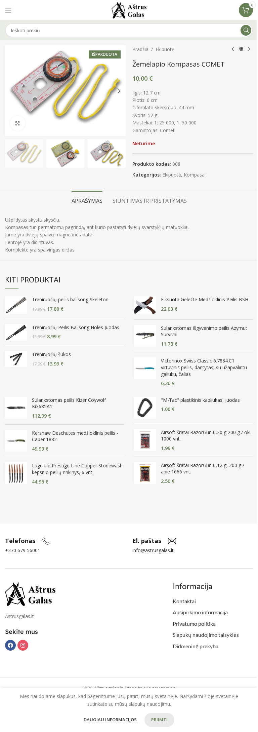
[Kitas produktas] (249, 49)
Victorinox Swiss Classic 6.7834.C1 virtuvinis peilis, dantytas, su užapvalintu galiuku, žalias (204, 367)
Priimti (159, 720)
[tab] (87, 200)
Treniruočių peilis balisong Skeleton (70, 299)
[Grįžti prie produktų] (241, 49)
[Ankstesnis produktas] (233, 49)
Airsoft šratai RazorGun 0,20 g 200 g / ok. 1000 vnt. (206, 435)
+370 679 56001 (22, 550)
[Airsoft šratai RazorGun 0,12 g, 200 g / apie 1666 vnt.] (145, 473)
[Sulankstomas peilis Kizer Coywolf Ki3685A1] (16, 408)
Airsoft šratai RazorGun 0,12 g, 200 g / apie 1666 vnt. (202, 468)
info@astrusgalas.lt (153, 550)
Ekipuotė (165, 49)
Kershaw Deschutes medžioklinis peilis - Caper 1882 (75, 436)
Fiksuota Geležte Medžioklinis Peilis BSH (204, 299)
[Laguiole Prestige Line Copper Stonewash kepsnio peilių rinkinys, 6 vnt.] (16, 473)
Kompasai (195, 174)
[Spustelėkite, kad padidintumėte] (17, 123)
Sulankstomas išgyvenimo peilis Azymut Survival (204, 331)
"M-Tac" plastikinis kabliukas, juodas (200, 400)
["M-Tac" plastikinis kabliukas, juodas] (145, 408)
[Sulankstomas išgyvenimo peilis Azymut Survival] (145, 336)
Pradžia (140, 49)
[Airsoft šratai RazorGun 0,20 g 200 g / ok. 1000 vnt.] (145, 440)
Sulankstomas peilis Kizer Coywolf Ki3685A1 (69, 403)
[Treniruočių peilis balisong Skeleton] (16, 304)
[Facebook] (10, 645)
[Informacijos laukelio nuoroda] (27, 541)
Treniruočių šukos (51, 354)
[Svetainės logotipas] (129, 9)
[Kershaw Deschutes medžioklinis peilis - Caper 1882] (16, 441)
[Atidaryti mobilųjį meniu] (8, 10)
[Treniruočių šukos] (16, 359)
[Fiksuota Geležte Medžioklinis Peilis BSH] (145, 305)
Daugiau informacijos (111, 720)
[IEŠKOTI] (246, 30)
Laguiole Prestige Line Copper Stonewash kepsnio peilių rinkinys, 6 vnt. (77, 468)
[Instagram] (22, 645)
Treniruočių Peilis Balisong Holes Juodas (75, 327)
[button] (11, 91)
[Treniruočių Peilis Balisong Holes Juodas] (16, 332)
